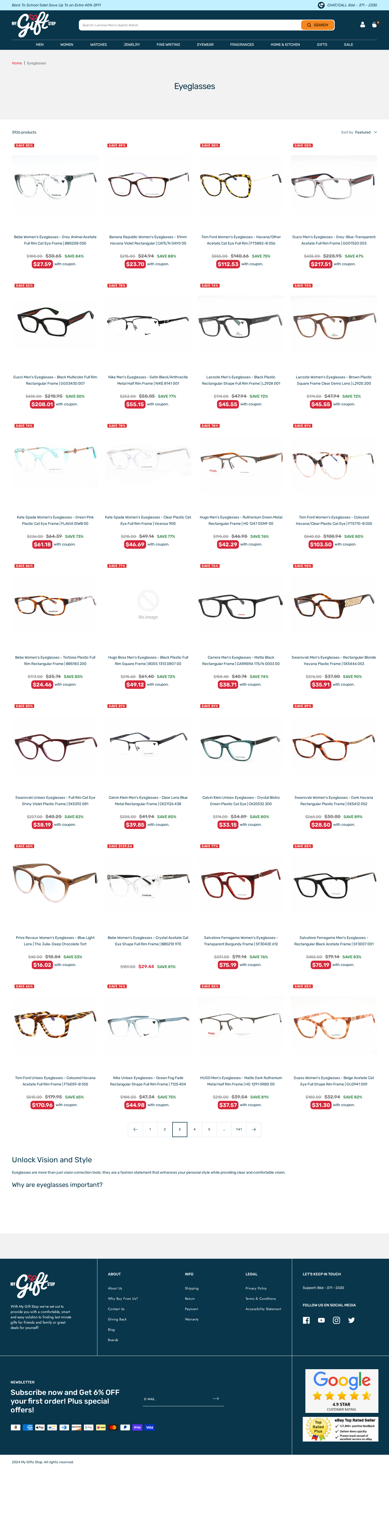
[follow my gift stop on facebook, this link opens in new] (306, 1322)
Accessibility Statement (263, 1308)
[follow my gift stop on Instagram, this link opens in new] (336, 1322)
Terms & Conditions (261, 1298)
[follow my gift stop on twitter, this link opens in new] (351, 1322)
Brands (113, 1339)
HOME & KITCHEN (285, 44)
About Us (115, 1288)
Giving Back (117, 1319)
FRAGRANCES (242, 44)
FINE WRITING (168, 44)
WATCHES (98, 44)
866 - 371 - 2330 (330, 1288)
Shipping (192, 1288)
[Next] (253, 1129)
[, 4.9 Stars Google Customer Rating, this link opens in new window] (342, 1391)
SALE (348, 44)
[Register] (216, 1399)
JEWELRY (132, 44)
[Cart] (374, 24)
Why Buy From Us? (123, 1298)
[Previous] (135, 1129)
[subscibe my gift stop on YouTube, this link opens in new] (321, 1322)
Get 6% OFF (99, 1392)
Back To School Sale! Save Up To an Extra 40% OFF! (56, 5)
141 (239, 1129)
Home (17, 63)
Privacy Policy (256, 1288)
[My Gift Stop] (33, 1274)
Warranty (192, 1319)
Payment (191, 1308)
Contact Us (116, 1308)
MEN (40, 44)
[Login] (362, 25)
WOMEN (66, 44)
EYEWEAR (205, 44)
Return (190, 1298)
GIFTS (322, 44)
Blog (111, 1329)
